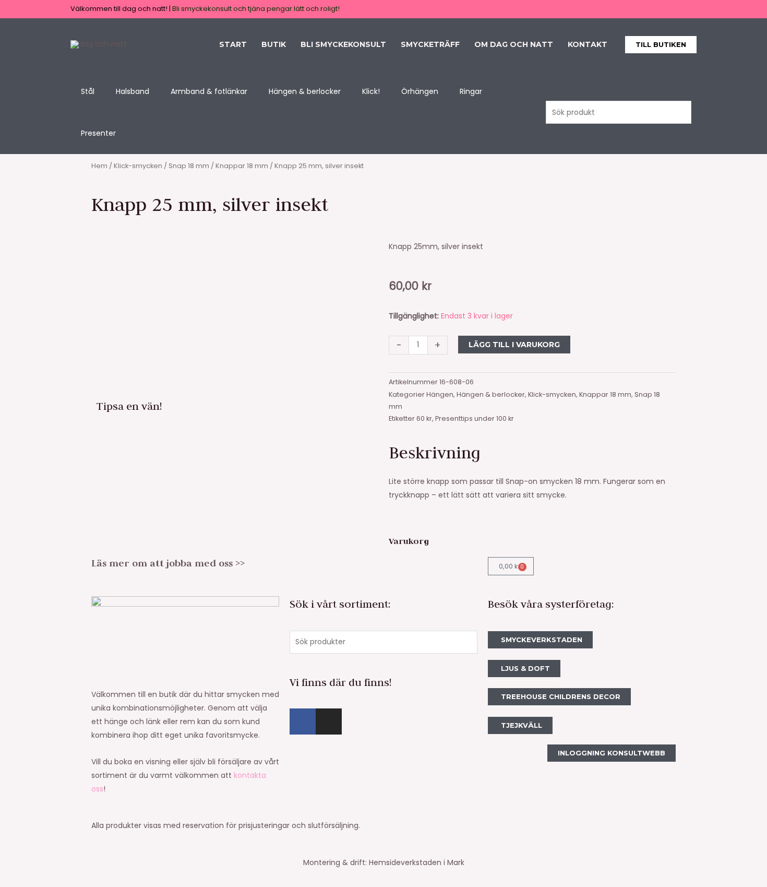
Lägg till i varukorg (514, 344)
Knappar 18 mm (241, 166)
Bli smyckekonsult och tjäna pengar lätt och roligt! (256, 9)
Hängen (439, 394)
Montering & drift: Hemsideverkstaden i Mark (383, 862)
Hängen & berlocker (491, 394)
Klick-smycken (138, 166)
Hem (99, 166)
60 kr (424, 418)
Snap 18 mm (189, 166)
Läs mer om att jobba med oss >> (168, 563)
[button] (661, 44)
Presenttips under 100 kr (474, 418)
